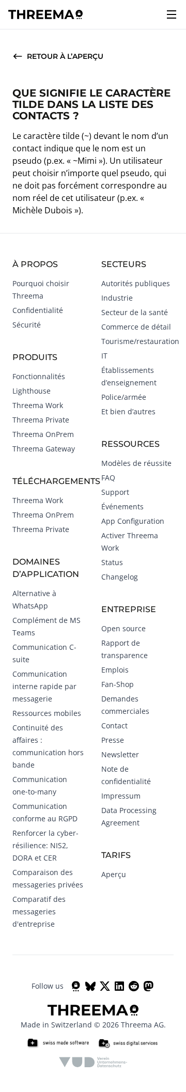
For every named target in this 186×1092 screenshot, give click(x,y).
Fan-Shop (117, 684)
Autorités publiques (135, 283)
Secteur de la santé (134, 312)
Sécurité (26, 325)
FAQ (108, 477)
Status (112, 562)
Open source (123, 628)
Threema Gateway (43, 449)
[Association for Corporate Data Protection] (93, 1062)
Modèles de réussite (136, 463)
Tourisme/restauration (140, 341)
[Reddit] (134, 986)
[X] (105, 986)
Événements (122, 506)
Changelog (119, 577)
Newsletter (120, 754)
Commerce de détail (136, 327)
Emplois (115, 670)
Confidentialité (37, 310)
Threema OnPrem (43, 434)
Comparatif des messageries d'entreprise (39, 911)
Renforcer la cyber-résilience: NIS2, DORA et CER (45, 845)
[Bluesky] (90, 986)
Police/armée (123, 397)
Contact (114, 725)
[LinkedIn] (119, 986)
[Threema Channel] (76, 986)
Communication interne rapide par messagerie (44, 686)
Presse (112, 740)
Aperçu (113, 874)
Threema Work (37, 405)
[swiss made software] (58, 1043)
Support (115, 492)
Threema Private (40, 420)
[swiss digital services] (128, 1043)
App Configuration (132, 521)
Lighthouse (31, 391)
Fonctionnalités (38, 376)
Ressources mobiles (46, 713)
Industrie (117, 298)
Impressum (121, 796)
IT (104, 356)
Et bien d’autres (128, 411)
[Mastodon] (148, 986)
